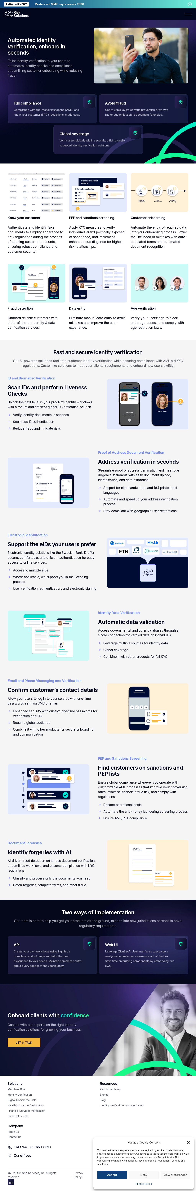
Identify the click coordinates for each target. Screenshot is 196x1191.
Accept (112, 1175)
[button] (188, 1142)
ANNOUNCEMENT (16, 4)
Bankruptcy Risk (18, 1116)
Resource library (110, 1089)
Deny (143, 1175)
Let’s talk (24, 1042)
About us (13, 1131)
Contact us (14, 1137)
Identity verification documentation (121, 1105)
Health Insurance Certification (26, 1105)
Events (104, 1094)
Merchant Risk (16, 1089)
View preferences (175, 1175)
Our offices (22, 1155)
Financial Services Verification (26, 1110)
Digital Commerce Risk (22, 1100)
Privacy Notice (144, 1183)
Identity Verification (20, 1094)
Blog (103, 1100)
